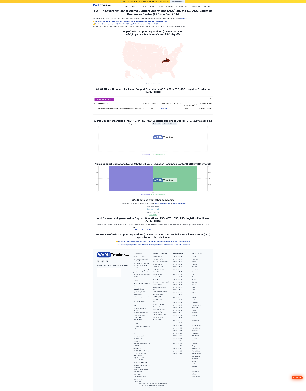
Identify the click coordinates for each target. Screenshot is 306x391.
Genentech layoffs (158, 269)
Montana (194, 323)
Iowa (193, 287)
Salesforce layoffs (158, 304)
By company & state (139, 292)
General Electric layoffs (160, 272)
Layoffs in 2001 (177, 320)
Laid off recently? (149, 6)
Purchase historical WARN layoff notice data (141, 260)
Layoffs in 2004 (177, 312)
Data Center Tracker (139, 377)
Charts (187, 6)
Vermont (194, 369)
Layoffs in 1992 (177, 343)
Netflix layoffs (157, 299)
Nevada (194, 338)
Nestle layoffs (157, 297)
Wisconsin (195, 374)
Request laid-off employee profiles (141, 275)
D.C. (193, 274)
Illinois (194, 292)
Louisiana (195, 302)
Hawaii (194, 284)
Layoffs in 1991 (177, 346)
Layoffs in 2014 (177, 287)
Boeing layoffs (157, 264)
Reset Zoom (156, 124)
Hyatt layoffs (157, 277)
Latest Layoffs (136, 6)
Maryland (195, 307)
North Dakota (196, 328)
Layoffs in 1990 (177, 348)
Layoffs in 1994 (177, 338)
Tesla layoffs (157, 307)
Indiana (194, 295)
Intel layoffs (156, 279)
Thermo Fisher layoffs (159, 309)
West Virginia (196, 376)
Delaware (195, 277)
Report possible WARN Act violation (141, 344)
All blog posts (137, 319)
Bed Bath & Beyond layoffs (161, 261)
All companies (157, 319)
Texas (194, 361)
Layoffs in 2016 (177, 282)
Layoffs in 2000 (177, 323)
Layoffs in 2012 (177, 292)
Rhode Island (196, 351)
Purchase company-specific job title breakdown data (141, 271)
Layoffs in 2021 (177, 269)
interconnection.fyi (164, 383)
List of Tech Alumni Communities (139, 316)
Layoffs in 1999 (177, 325)
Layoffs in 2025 (177, 259)
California (195, 256)
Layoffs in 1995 (177, 335)
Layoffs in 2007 (177, 305)
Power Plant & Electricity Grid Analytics (140, 370)
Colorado (195, 269)
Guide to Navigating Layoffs (139, 309)
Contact (126, 6)
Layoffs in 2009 (177, 300)
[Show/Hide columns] (210, 98)
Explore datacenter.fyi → (177, 1)
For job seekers (138, 331)
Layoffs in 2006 (177, 307)
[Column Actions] (109, 103)
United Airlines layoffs (159, 314)
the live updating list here (163, 203)
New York (195, 259)
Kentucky (183, 18)
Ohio (193, 341)
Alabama (194, 264)
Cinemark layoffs (158, 266)
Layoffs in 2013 (177, 289)
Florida (194, 279)
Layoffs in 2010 (177, 297)
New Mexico (196, 335)
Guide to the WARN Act (140, 312)
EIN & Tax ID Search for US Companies (141, 366)
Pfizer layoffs (157, 302)
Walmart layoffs (158, 317)
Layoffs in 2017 (177, 279)
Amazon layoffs (157, 256)
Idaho (193, 289)
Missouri (194, 318)
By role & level (137, 294)
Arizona (194, 266)
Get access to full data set (141, 256)
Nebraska (195, 330)
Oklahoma (195, 343)
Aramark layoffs (158, 259)
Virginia (194, 366)
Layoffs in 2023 (177, 264)
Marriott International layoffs (159, 288)
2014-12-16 (164, 108)
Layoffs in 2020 (177, 272)
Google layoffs (157, 274)
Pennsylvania (196, 348)
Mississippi (195, 320)
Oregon (194, 346)
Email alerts (207, 6)
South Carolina (196, 353)
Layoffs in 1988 (177, 353)
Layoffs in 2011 (177, 295)
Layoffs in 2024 (177, 261)
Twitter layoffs (157, 312)
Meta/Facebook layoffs (160, 291)
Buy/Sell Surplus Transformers (138, 380)
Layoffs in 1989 (177, 351)
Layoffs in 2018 (177, 277)
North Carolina (196, 325)
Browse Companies (139, 336)
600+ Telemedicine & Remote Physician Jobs (140, 359)
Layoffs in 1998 (177, 328)
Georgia (194, 282)
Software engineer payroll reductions (141, 298)
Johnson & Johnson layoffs (161, 282)
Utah (193, 364)
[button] (297, 377)
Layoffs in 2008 (177, 302)
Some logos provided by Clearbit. (153, 387)
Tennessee (195, 358)
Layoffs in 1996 (177, 333)
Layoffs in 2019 (177, 274)
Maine (194, 310)
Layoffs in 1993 (177, 341)
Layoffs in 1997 (177, 330)
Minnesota (195, 315)
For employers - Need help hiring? (141, 327)
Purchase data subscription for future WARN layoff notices (141, 265)
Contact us (136, 341)
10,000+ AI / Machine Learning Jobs (139, 354)
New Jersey (195, 333)
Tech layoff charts (138, 301)
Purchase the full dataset (104, 99)
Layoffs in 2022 (177, 266)
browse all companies (179, 203)
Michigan (195, 312)
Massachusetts (196, 305)
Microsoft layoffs (158, 294)
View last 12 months (170, 124)
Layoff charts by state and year (141, 284)
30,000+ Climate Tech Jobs (141, 351)
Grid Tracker (137, 374)
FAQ (134, 333)
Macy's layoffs (157, 284)
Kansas (194, 297)
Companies (169, 6)
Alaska (194, 261)
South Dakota (196, 356)
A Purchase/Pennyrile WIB (143, 230)
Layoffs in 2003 (177, 315)
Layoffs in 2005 (177, 310)
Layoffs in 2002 (177, 318)
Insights (160, 6)
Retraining (179, 6)
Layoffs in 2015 (177, 284)
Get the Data (196, 6)
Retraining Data (138, 338)
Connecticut (195, 272)
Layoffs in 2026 (177, 256)
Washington (195, 371)
